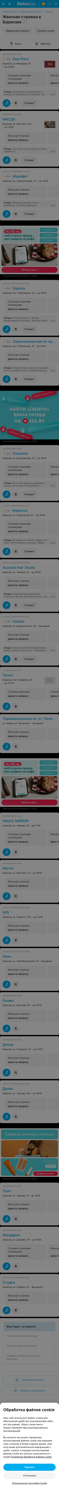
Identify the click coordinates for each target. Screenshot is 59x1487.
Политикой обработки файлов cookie (31, 1456)
